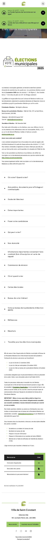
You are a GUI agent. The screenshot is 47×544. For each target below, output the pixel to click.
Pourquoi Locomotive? (23, 539)
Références (12, 320)
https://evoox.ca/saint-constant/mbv (12, 158)
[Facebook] (16, 531)
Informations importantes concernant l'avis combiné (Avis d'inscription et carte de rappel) (25, 254)
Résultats (12, 331)
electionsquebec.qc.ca (8, 134)
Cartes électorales (15, 287)
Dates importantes (16, 210)
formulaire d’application (20, 387)
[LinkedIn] (31, 531)
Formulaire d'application (14, 463)
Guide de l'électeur (16, 199)
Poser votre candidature (18, 221)
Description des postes (13, 468)
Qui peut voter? (14, 232)
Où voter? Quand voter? (18, 177)
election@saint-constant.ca (15, 119)
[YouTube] (26, 531)
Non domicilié (13, 243)
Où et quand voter (15, 276)
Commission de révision (17, 265)
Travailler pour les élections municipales (24, 342)
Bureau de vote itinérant (18, 298)
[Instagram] (21, 531)
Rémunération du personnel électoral (17, 474)
